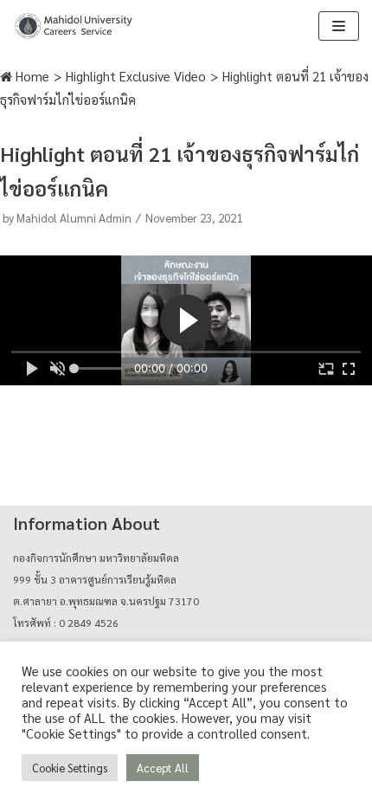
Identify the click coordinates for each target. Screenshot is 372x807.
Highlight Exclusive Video (136, 76)
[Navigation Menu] (338, 26)
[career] (73, 26)
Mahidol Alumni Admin (73, 217)
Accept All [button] (163, 767)
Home (30, 76)
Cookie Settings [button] (69, 767)
